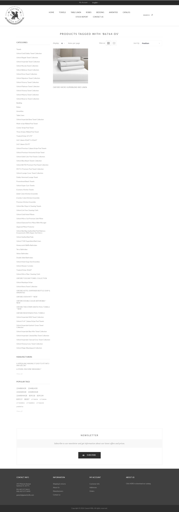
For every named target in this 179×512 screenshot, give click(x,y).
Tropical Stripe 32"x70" (24, 136)
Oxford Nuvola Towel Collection (27, 66)
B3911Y (19, 399)
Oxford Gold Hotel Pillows (25, 214)
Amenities (20, 111)
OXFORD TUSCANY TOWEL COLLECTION (31, 278)
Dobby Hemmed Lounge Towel (27, 177)
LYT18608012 (30, 403)
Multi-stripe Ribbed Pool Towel (27, 124)
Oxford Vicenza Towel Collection (27, 91)
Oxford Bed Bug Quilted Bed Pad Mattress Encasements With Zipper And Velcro (30, 232)
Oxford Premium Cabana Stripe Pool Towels (31, 148)
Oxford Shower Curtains (24, 266)
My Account (83, 2)
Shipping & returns (59, 484)
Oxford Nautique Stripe (24, 282)
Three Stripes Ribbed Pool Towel (27, 132)
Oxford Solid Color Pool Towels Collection (30, 157)
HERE (132, 484)
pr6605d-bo (19, 406)
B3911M (40, 396)
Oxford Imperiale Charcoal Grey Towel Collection (33, 340)
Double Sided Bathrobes (24, 258)
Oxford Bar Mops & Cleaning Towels (28, 206)
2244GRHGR (21, 392)
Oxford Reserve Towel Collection (27, 99)
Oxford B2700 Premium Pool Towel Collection (32, 165)
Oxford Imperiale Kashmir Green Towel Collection (29, 326)
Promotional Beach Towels (25, 181)
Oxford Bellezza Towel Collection (27, 70)
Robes (18, 107)
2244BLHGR (33, 388)
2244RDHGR (33, 392)
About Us (56, 487)
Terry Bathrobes (22, 249)
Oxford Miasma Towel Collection (27, 95)
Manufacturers (58, 491)
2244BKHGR (21, 388)
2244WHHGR (21, 396)
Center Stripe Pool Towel (25, 128)
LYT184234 (34, 399)
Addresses (93, 487)
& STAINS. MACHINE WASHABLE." (28, 369)
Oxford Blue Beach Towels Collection (29, 161)
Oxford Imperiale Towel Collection (28, 62)
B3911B (32, 396)
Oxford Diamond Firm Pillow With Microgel (31, 223)
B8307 (26, 399)
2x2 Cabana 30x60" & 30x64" (26, 140)
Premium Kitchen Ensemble (26, 202)
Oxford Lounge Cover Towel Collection (29, 173)
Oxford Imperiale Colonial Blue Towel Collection (32, 336)
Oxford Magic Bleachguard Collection (29, 348)
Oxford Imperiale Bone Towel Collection (30, 119)
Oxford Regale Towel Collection (27, 58)
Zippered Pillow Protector (25, 227)
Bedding (19, 103)
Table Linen (20, 115)
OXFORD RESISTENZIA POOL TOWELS (30, 313)
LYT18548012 (20, 403)
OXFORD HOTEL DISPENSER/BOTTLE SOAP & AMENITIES (33, 292)
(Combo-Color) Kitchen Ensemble (27, 198)
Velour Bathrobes (22, 253)
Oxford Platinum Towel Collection (27, 86)
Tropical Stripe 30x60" (24, 270)
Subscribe (91, 455)
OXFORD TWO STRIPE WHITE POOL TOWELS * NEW (33, 308)
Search (152, 15)
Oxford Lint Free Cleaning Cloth (27, 210)
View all (19, 374)
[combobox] (144, 15)
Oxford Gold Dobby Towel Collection (29, 53)
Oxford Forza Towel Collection (26, 74)
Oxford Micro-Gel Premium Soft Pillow (29, 219)
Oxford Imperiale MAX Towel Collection (30, 317)
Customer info (94, 484)
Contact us (56, 495)
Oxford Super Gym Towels (25, 185)
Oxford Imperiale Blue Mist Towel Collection (31, 331)
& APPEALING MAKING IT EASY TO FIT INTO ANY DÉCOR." (32, 364)
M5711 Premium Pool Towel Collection (30, 169)
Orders (92, 491)
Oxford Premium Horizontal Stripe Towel (30, 152)
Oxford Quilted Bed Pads (24, 237)
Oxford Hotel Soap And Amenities (28, 262)
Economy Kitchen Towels (25, 190)
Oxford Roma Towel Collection (26, 287)
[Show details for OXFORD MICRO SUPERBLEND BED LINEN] (70, 65)
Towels (18, 49)
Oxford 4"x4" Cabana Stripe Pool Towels (30, 321)
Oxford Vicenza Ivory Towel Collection (29, 344)
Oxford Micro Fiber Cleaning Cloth (28, 274)
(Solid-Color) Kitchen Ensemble (27, 194)
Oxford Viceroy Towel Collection (27, 82)
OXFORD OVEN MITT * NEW (26, 297)
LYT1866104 (40, 403)
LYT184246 (43, 399)
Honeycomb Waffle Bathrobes (26, 245)
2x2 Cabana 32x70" (23, 144)
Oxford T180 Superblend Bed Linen (28, 241)
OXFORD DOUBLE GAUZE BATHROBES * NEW (31, 302)
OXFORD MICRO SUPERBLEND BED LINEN (70, 87)
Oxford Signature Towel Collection (28, 78)
